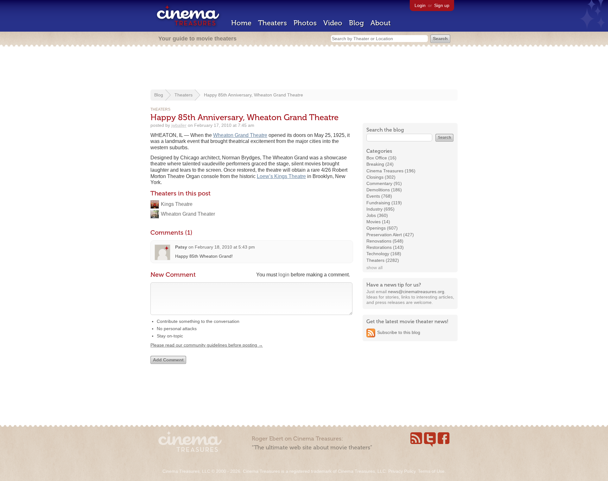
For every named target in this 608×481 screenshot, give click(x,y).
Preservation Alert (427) (390, 234)
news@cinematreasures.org (416, 291)
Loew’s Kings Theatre (281, 176)
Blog (356, 23)
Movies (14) (378, 221)
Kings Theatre (177, 204)
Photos (305, 23)
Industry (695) (380, 209)
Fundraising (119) (384, 202)
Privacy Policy (401, 471)
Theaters (272, 23)
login (283, 274)
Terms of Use (431, 471)
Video (332, 23)
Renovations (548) (384, 241)
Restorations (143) (385, 247)
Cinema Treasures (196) (390, 170)
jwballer (179, 125)
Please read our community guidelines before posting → (206, 345)
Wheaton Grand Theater (188, 214)
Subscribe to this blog (398, 332)
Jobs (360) (377, 215)
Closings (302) (381, 177)
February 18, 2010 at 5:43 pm (225, 247)
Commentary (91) (384, 183)
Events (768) (379, 196)
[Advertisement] (304, 68)
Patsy (181, 247)
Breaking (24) (380, 164)
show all (374, 267)
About (380, 23)
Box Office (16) (381, 157)
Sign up (441, 5)
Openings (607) (382, 228)
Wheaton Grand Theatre (240, 135)
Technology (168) (383, 253)
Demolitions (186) (384, 189)
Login (420, 5)
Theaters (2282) (382, 260)
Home (241, 23)
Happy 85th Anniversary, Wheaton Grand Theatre (253, 94)
